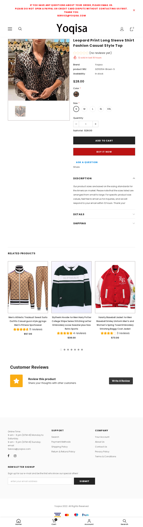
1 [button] (61, 350)
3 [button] (68, 350)
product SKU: (80, 69)
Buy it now (104, 151)
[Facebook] (8, 456)
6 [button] (78, 350)
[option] (39, 70)
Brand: (76, 64)
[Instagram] (15, 456)
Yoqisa (99, 64)
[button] (92, 53)
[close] (134, 10)
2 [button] (64, 350)
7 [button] (82, 350)
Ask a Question (87, 162)
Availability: (79, 73)
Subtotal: (78, 130)
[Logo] (71, 28)
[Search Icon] (20, 29)
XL (101, 108)
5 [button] (75, 350)
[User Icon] (122, 29)
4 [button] (71, 350)
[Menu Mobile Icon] (10, 29)
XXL (109, 108)
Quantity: (78, 117)
